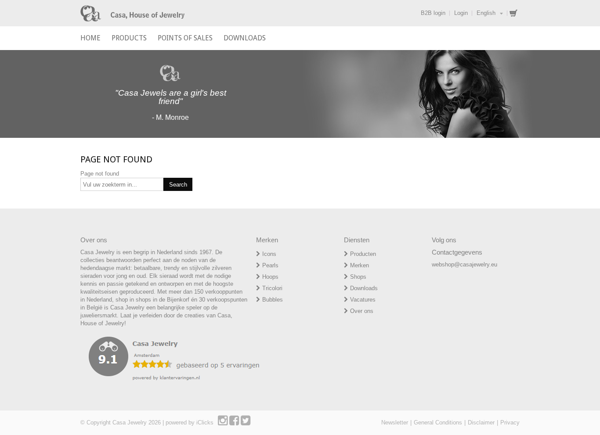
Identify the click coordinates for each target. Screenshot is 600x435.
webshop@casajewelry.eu (464, 264)
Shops (358, 276)
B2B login (433, 13)
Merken (359, 265)
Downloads (364, 288)
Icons (269, 254)
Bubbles (272, 299)
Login (461, 13)
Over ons (361, 311)
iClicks (204, 422)
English (486, 13)
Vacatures (363, 299)
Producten (363, 254)
